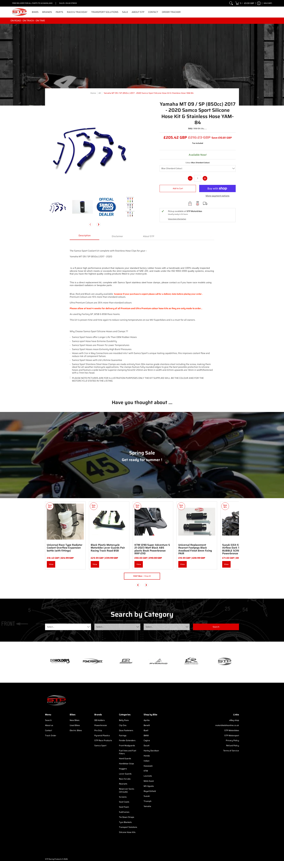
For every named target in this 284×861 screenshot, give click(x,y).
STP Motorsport (231, 735)
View (51, 564)
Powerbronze (100, 725)
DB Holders (99, 720)
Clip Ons (122, 725)
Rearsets (123, 783)
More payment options (217, 195)
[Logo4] (125, 661)
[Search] (231, 3)
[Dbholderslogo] (60, 661)
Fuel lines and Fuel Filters (127, 752)
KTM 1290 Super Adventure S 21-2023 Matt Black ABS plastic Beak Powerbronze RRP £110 (152, 549)
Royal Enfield (150, 791)
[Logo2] (191, 661)
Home (93, 93)
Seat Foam (124, 806)
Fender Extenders (127, 740)
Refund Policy (232, 745)
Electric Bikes (76, 730)
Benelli (147, 725)
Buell (146, 730)
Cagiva (147, 740)
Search (48, 720)
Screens (123, 796)
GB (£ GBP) (268, 3)
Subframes (124, 812)
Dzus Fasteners (126, 730)
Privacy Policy (232, 740)
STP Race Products (103, 740)
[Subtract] (190, 178)
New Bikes (74, 720)
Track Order (50, 735)
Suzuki (147, 796)
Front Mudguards (127, 745)
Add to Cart (178, 188)
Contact (48, 730)
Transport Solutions (128, 827)
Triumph (147, 801)
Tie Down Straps (126, 817)
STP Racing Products (53, 859)
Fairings (122, 735)
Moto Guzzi (149, 781)
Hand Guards (125, 758)
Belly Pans (124, 720)
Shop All (142, 576)
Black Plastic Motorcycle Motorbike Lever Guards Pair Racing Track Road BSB (108, 548)
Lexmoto (148, 775)
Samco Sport (100, 745)
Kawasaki (148, 765)
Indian (146, 760)
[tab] (84, 236)
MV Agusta (149, 786)
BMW (146, 735)
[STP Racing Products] (19, 12)
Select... (50, 626)
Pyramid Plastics (102, 735)
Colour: (198, 162)
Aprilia (147, 720)
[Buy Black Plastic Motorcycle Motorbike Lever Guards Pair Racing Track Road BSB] (109, 521)
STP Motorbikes (231, 730)
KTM (146, 770)
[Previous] (138, 585)
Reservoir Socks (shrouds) (126, 790)
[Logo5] (224, 661)
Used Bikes (75, 725)
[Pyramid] (158, 661)
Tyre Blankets (125, 822)
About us (49, 725)
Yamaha (147, 806)
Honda (147, 755)
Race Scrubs (124, 778)
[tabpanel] (142, 317)
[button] (245, 3)
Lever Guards (125, 773)
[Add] (205, 178)
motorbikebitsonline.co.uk (227, 725)
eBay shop (234, 720)
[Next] (98, 224)
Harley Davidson (151, 750)
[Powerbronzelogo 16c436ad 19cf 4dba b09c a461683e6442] (92, 661)
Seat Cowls (124, 801)
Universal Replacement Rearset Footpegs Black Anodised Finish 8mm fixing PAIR (195, 549)
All (99, 93)
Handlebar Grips (126, 763)
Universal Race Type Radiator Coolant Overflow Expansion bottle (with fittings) (64, 548)
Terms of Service (231, 750)
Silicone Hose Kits (127, 832)
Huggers (123, 768)
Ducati (146, 745)
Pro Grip (98, 730)
